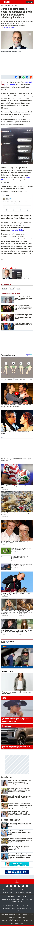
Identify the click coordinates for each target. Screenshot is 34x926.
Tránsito (17, 911)
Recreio (14, 901)
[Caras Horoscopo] (17, 873)
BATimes (28, 892)
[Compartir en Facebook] (16, 77)
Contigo (24, 896)
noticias (17, 647)
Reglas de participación (24, 908)
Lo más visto (7, 777)
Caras (18, 896)
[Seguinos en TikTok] (19, 886)
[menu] (2, 2)
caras (17, 698)
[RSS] (23, 886)
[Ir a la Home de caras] (7, 3)
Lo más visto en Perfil (11, 820)
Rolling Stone (20, 899)
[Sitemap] (27, 886)
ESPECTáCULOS (5, 5)
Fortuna (28, 890)
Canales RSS (7, 906)
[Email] (31, 77)
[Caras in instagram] (7, 886)
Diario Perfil (6, 890)
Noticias (13, 890)
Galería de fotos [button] (9, 28)
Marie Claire (21, 890)
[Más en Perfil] (10, 642)
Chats (18, 288)
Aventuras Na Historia (8, 899)
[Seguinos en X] (15, 886)
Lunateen (21, 892)
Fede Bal (12, 288)
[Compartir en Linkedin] (27, 77)
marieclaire (17, 672)
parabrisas (17, 726)
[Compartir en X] (20, 77)
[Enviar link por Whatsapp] (23, 77)
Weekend (6, 892)
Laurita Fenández (17, 230)
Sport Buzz (29, 899)
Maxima (20, 901)
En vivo (30, 2)
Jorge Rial (4, 288)
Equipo (13, 908)
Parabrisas (13, 892)
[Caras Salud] (17, 866)
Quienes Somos (17, 906)
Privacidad (6, 908)
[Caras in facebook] (11, 886)
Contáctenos (27, 906)
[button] (17, 42)
